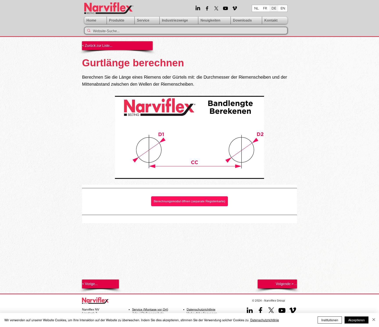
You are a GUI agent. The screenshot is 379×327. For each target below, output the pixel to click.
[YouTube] (282, 310)
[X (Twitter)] (216, 8)
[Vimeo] (235, 8)
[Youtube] (225, 8)
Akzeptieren (356, 320)
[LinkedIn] (198, 8)
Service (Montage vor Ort (149, 309)
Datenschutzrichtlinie (264, 320)
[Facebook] (207, 8)
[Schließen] (373, 319)
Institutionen (329, 320)
